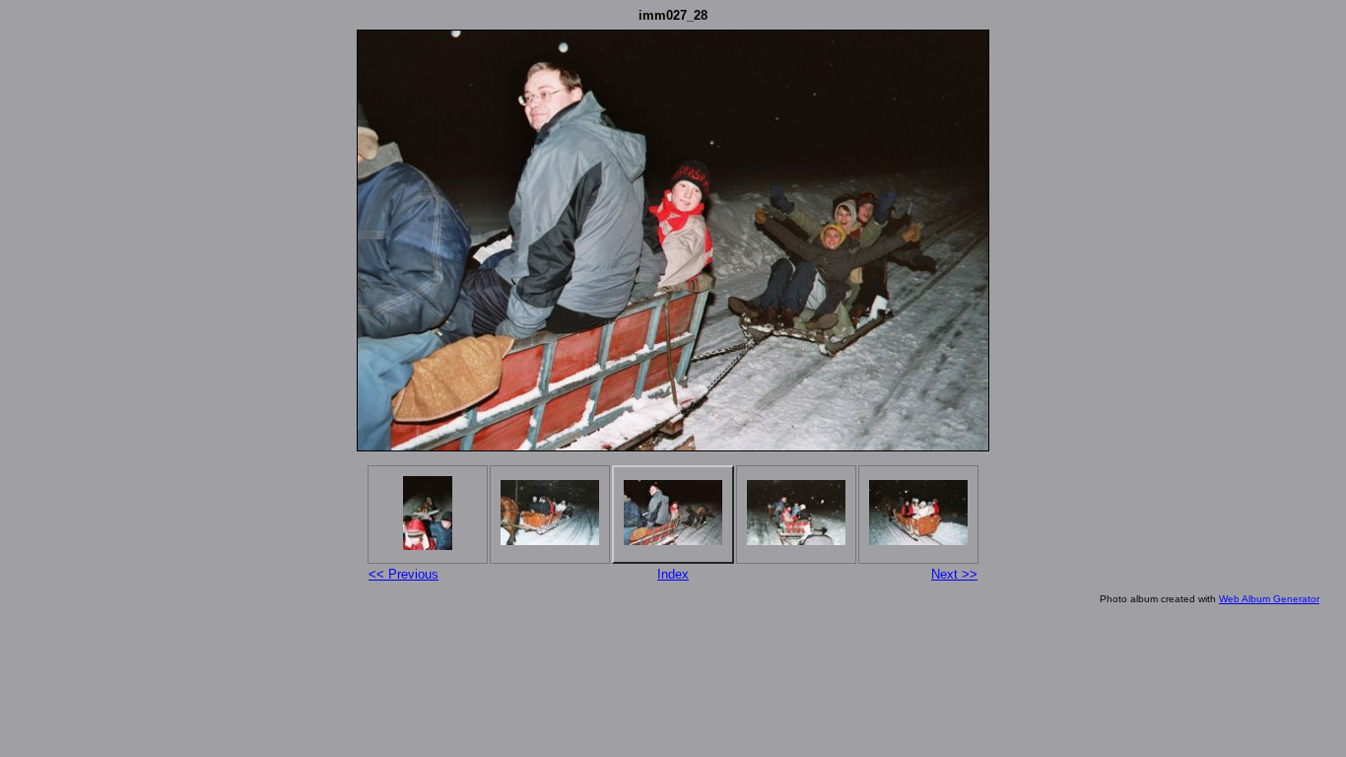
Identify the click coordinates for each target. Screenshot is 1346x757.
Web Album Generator (1269, 598)
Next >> (954, 574)
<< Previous (403, 574)
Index (673, 574)
